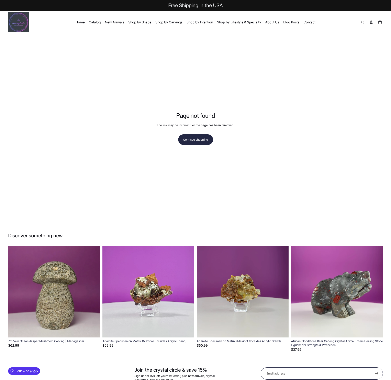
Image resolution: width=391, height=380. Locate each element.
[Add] (93, 331)
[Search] (362, 22)
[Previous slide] (4, 5)
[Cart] (380, 22)
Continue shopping (195, 139)
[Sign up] (376, 373)
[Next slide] (386, 5)
